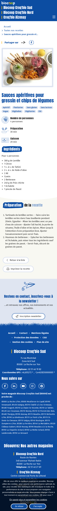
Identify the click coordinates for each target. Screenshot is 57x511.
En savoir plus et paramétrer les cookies (28, 500)
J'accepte (37, 506)
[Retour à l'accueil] (12, 3)
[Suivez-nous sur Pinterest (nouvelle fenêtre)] (41, 386)
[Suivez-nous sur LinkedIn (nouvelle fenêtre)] (14, 386)
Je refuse (19, 506)
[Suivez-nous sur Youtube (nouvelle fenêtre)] (23, 386)
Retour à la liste (17, 260)
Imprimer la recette (20, 269)
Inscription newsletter (30, 316)
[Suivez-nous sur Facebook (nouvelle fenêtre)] (5, 386)
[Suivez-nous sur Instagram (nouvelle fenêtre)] (32, 386)
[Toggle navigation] (53, 17)
